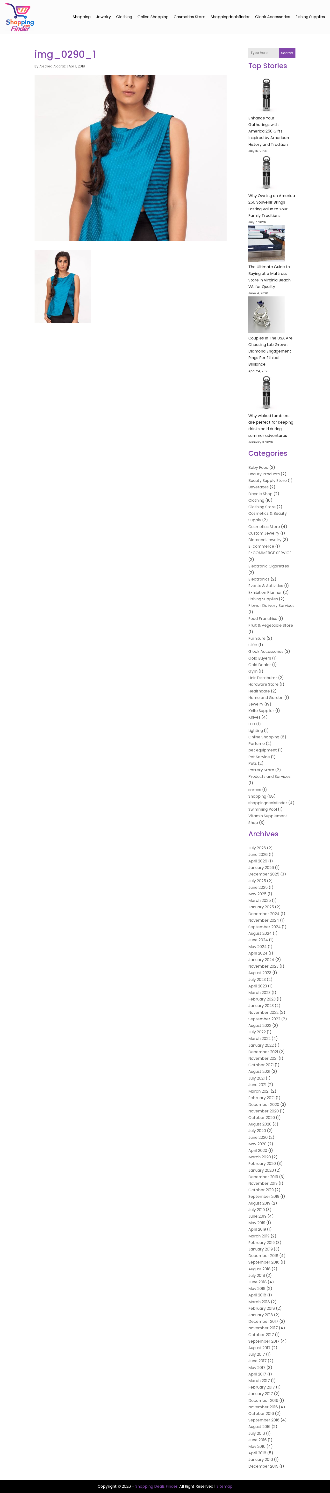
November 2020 (263, 1111)
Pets (252, 763)
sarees (254, 790)
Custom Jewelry (263, 533)
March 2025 (259, 900)
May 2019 (256, 1223)
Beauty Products (264, 474)
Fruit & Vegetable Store (270, 625)
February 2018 (261, 1308)
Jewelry (103, 17)
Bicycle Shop (260, 494)
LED (251, 724)
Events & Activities (265, 585)
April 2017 (257, 1374)
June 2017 (257, 1361)
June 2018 (257, 1282)
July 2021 (256, 1078)
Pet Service (259, 757)
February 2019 (261, 1242)
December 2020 (263, 1104)
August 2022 (259, 1025)
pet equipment (262, 750)
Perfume (256, 743)
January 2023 (261, 1005)
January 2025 (261, 907)
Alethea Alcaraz (52, 66)
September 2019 (263, 1196)
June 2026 (258, 854)
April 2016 (257, 1453)
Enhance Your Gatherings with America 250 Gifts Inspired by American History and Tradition (268, 131)
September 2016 (264, 1420)
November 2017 (263, 1328)
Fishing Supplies (310, 17)
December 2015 (263, 1466)
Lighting (255, 730)
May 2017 (256, 1367)
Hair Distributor (262, 678)
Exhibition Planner (265, 592)
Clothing (124, 17)
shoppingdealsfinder (230, 17)
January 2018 (260, 1315)
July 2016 (256, 1433)
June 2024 (258, 940)
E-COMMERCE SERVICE (270, 553)
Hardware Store (263, 684)
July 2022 (257, 1032)
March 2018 (259, 1302)
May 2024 (257, 946)
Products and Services (269, 776)
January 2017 (260, 1394)
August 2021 (259, 1071)
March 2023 (259, 992)
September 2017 (264, 1341)
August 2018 (259, 1269)
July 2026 (257, 848)
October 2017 (261, 1335)
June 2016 (257, 1440)
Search (287, 53)
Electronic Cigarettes (268, 566)
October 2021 (261, 1065)
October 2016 (261, 1413)
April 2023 (257, 986)
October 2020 (261, 1117)
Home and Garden (265, 697)
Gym (253, 671)
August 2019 (259, 1203)
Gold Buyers (259, 658)
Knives (254, 717)
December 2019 (263, 1177)
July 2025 (257, 881)
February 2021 (261, 1098)
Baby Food (258, 467)
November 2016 (263, 1407)
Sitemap (224, 1486)
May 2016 (256, 1446)
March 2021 (259, 1091)
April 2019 (257, 1229)
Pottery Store (261, 770)
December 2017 (263, 1321)
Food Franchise (262, 618)
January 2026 (261, 867)
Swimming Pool (262, 809)
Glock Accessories (272, 17)
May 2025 (257, 894)
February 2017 (261, 1387)
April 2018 (257, 1295)
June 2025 (258, 887)
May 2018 (256, 1288)
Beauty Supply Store (267, 480)
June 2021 (257, 1085)
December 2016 (263, 1400)
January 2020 (261, 1170)
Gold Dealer (259, 665)
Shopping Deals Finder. (156, 1486)
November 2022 (263, 1012)
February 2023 (262, 999)
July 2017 (256, 1354)
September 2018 (264, 1262)
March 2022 (259, 1038)
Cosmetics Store (189, 17)
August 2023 (259, 973)
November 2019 (263, 1183)
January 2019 (260, 1249)
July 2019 (256, 1210)
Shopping (82, 17)
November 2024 (263, 920)
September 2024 (264, 927)
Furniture (256, 638)
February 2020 (262, 1163)
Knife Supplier (261, 710)
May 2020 (257, 1144)
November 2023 (263, 966)
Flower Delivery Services (271, 605)
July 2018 (256, 1275)
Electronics (259, 579)
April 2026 (257, 861)
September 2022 (264, 1019)
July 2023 (257, 979)
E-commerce (261, 546)
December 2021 (263, 1052)
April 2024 (257, 953)
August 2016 (259, 1426)
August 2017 (259, 1348)
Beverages (258, 487)
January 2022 (261, 1045)
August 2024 (260, 933)
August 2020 (260, 1124)
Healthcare (259, 691)
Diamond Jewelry (264, 540)
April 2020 (257, 1150)
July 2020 (257, 1130)
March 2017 (259, 1380)
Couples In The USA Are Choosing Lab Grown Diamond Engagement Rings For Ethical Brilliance (270, 351)
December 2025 (263, 874)
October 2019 (261, 1190)
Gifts (252, 645)
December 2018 (263, 1255)
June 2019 (257, 1216)
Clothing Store (262, 507)
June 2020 (258, 1137)
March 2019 (259, 1236)
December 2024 (264, 914)
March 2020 (259, 1157)
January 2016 (260, 1459)
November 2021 (263, 1058)
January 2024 (261, 960)
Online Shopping (152, 17)
